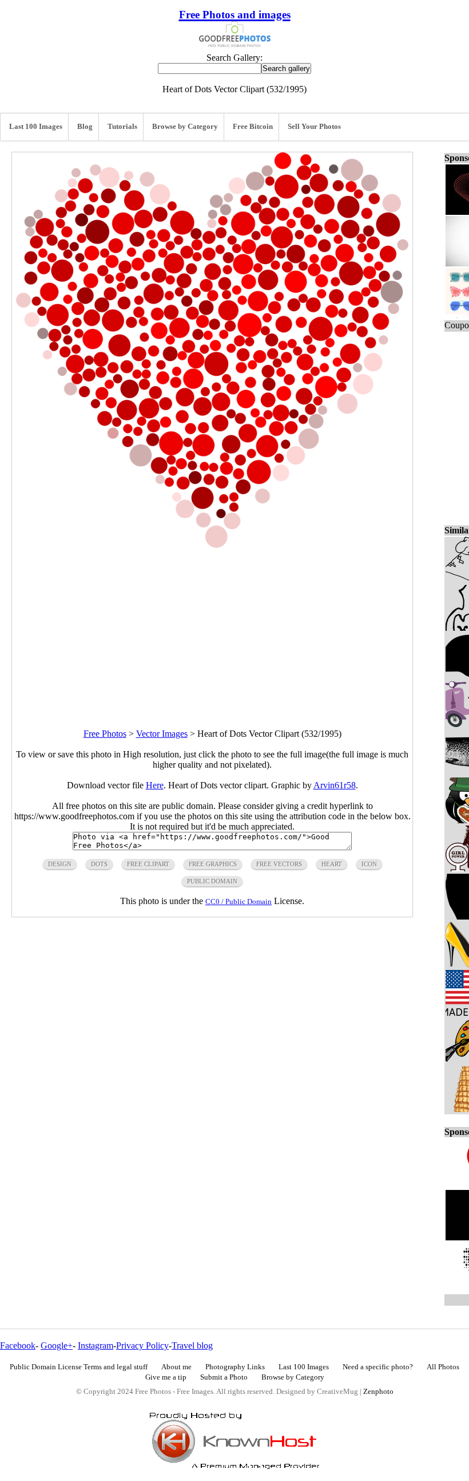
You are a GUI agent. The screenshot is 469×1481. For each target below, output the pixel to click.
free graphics (213, 864)
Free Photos (105, 733)
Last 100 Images (35, 127)
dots (99, 864)
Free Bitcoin (253, 127)
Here (155, 785)
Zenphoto (378, 1392)
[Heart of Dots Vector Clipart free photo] (212, 544)
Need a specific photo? (378, 1367)
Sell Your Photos (314, 127)
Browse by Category (185, 127)
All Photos (443, 1367)
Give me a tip (165, 1377)
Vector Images (162, 733)
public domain (212, 881)
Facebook (17, 1345)
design (59, 864)
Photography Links (235, 1367)
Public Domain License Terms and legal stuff (79, 1367)
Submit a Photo (224, 1377)
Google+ (57, 1345)
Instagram (95, 1345)
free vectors (279, 864)
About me (176, 1367)
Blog (85, 127)
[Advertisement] (212, 628)
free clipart (148, 864)
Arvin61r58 (334, 785)
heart (331, 864)
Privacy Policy (142, 1345)
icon (369, 864)
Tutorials (122, 127)
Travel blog (192, 1345)
